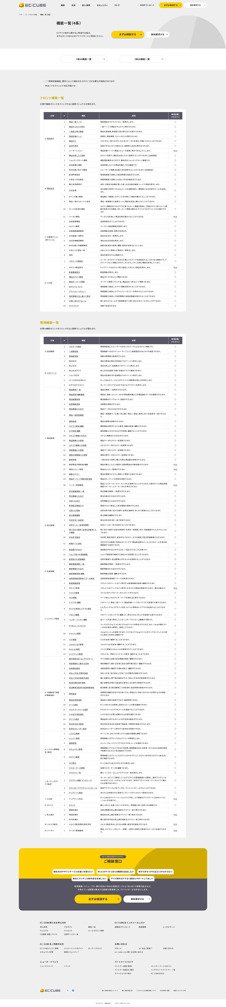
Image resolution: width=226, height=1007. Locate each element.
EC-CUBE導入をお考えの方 (53, 922)
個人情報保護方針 (127, 990)
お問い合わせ (121, 944)
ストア (117, 5)
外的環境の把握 (165, 990)
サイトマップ (99, 1003)
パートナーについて (124, 961)
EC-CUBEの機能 (31, 15)
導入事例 (86, 5)
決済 (73, 5)
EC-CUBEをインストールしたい (130, 922)
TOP (20, 15)
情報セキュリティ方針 (180, 990)
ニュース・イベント (49, 961)
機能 (63, 5)
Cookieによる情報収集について (146, 990)
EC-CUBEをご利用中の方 (52, 944)
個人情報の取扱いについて (110, 990)
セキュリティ (102, 5)
